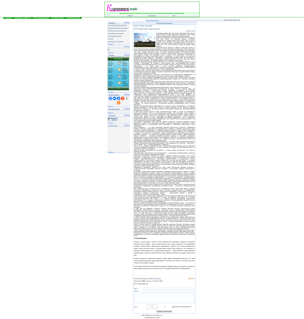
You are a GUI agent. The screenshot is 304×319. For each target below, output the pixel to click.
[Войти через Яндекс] (122, 98)
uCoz (160, 315)
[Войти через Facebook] (118, 98)
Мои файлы (148, 25)
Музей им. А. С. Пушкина (115, 41)
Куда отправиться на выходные (117, 25)
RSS (239, 20)
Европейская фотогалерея (116, 33)
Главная (130, 15)
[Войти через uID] (110, 98)
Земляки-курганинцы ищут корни (118, 28)
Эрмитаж (110, 38)
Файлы (142, 25)
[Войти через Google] (127, 98)
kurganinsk (158, 278)
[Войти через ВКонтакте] (114, 98)
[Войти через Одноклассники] (118, 102)
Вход (173, 15)
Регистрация (152, 15)
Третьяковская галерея (115, 36)
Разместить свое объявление (117, 30)
